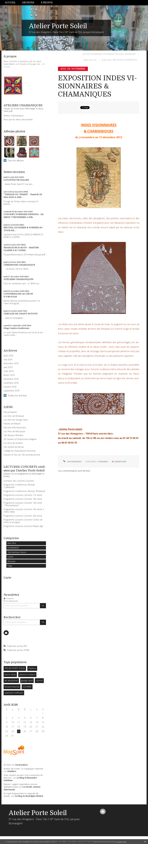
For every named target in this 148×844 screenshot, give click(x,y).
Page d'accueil (90, 59)
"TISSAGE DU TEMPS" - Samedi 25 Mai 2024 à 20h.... (23, 196)
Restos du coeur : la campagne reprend (23, 769)
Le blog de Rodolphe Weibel (29, 796)
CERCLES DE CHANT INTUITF (21, 313)
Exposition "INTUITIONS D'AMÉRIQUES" (120, 59)
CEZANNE (27, 686)
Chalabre (11, 771)
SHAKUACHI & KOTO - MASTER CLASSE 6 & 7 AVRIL (21, 249)
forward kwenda (12, 686)
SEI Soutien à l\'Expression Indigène (20, 439)
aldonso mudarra (27, 674)
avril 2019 (8, 367)
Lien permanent (74, 461)
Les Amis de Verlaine (13, 443)
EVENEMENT (13, 547)
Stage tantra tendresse (16, 328)
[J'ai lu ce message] (145, 841)
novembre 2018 (11, 383)
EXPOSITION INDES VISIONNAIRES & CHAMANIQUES (97, 86)
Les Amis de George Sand (16, 419)
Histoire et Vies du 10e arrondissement (22, 454)
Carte (7, 577)
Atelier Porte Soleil (58, 26)
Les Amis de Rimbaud (14, 416)
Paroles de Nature (12, 423)
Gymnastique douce (17, 552)
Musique (11, 561)
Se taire (7, 765)
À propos (47, 2)
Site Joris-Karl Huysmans (15, 427)
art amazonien (11, 680)
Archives (28, 2)
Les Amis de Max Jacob (14, 431)
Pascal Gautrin (10, 412)
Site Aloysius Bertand (13, 435)
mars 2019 (9, 371)
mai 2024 (8, 359)
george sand (27, 680)
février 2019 (9, 375)
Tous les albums (16, 160)
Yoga (10, 565)
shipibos (32, 668)
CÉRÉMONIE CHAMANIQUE (19, 265)
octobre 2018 (10, 386)
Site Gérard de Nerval (14, 447)
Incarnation (21, 765)
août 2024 (8, 355)
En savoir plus (121, 841)
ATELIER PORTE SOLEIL (14, 668)
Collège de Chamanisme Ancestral (19, 450)
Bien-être (12, 543)
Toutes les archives (17, 395)
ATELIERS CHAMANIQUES (18, 279)
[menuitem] (12, 2)
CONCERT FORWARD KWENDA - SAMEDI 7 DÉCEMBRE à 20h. (24, 215)
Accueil (10, 2)
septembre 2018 (11, 390)
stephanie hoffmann (13, 692)
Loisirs (10, 556)
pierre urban (10, 674)
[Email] (6, 632)
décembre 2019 (11, 363)
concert (39, 680)
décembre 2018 (11, 379)
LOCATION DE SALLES (16, 180)
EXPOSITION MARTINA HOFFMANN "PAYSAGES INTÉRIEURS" (109, 54)
